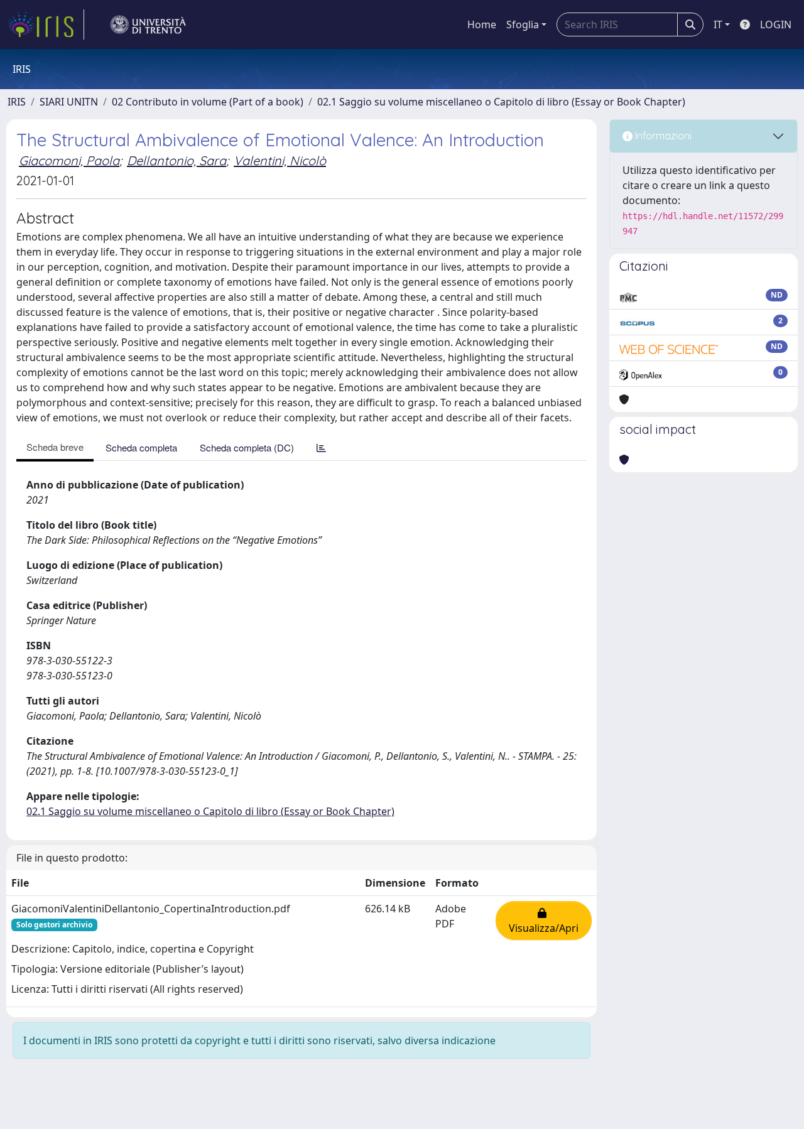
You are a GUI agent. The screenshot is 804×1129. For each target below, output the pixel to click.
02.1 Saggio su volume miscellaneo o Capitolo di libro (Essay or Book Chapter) (501, 102)
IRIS (17, 102)
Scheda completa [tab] (141, 447)
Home (481, 24)
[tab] (321, 447)
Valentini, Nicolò (280, 160)
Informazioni (662, 135)
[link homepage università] (148, 24)
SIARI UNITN (69, 102)
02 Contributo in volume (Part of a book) (207, 102)
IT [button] (718, 24)
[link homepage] (46, 24)
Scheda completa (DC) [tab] (247, 447)
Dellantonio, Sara (176, 160)
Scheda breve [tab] (55, 446)
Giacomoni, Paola (69, 160)
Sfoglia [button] (522, 24)
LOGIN (775, 24)
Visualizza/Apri (544, 920)
